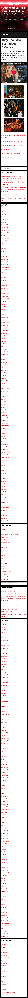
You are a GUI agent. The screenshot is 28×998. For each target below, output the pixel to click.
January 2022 (4, 351)
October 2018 (4, 454)
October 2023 (4, 296)
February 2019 (4, 444)
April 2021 (3, 375)
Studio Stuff (4, 568)
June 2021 (4, 370)
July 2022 (3, 335)
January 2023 (4, 320)
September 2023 (5, 298)
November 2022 (5, 325)
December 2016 (5, 502)
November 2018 (5, 452)
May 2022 (3, 341)
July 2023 (3, 304)
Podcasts (3, 560)
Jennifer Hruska (5, 149)
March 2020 (4, 409)
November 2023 (5, 293)
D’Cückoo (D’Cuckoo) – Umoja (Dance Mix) (11, 141)
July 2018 (3, 462)
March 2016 (4, 513)
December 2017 (5, 476)
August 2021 (4, 365)
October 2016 (4, 505)
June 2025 (4, 246)
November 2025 (5, 232)
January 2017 (4, 499)
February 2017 (4, 497)
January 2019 (4, 446)
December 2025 (5, 230)
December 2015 (5, 520)
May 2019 (3, 436)
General (3, 545)
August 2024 (4, 269)
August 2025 (4, 240)
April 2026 (3, 219)
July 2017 (3, 483)
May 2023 (3, 309)
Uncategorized (4, 579)
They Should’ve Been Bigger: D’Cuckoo (11, 43)
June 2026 (4, 214)
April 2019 (3, 438)
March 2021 (4, 378)
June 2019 (4, 433)
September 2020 (5, 394)
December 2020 (5, 386)
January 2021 (4, 383)
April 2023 (3, 312)
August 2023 (4, 301)
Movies (3, 555)
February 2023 (4, 317)
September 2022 (5, 330)
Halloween (4, 547)
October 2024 (4, 264)
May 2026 (3, 217)
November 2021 (5, 357)
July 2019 (3, 431)
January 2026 (4, 227)
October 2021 (4, 359)
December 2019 (5, 417)
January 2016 (4, 518)
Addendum (4, 531)
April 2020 (3, 407)
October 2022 (4, 328)
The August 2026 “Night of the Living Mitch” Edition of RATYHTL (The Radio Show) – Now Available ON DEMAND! (13, 182)
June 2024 (4, 275)
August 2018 (4, 460)
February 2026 (4, 224)
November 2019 (5, 420)
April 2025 (3, 251)
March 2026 (4, 222)
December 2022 (5, 322)
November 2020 (5, 388)
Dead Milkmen (4, 539)
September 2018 (5, 457)
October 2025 (4, 235)
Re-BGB (3, 566)
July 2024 (3, 272)
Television (3, 574)
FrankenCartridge (5, 542)
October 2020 (4, 391)
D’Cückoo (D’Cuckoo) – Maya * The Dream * (12, 145)
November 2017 (5, 478)
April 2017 (3, 491)
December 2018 (5, 449)
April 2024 (3, 280)
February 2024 (4, 285)
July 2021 (3, 367)
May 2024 (3, 277)
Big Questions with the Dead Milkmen (10, 534)
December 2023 (5, 291)
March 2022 (4, 346)
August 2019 (4, 428)
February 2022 (4, 349)
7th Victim (3, 529)
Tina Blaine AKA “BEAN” (7, 157)
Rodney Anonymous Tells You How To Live (14, 8)
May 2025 (3, 248)
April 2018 (3, 468)
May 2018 (3, 465)
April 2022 (3, 343)
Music (2, 558)
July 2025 (3, 243)
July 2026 (3, 211)
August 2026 (4, 209)
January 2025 (4, 259)
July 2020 (3, 399)
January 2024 (4, 288)
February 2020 (4, 412)
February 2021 (4, 380)
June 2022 (4, 338)
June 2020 (4, 402)
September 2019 (5, 425)
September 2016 (5, 507)
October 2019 (4, 423)
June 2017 (4, 486)
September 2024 (5, 267)
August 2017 (4, 481)
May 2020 (3, 404)
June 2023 (4, 306)
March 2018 (4, 470)
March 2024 (4, 283)
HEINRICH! (4, 550)
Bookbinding (4, 537)
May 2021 (3, 372)
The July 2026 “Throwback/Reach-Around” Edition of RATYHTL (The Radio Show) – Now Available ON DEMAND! (13, 189)
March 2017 (4, 494)
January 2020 (4, 415)
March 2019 (4, 441)
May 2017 (3, 489)
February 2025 (4, 256)
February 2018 (4, 473)
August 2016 (4, 510)
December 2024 (5, 261)
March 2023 (4, 314)
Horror (2, 553)
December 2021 (5, 354)
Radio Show (4, 563)
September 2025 (5, 238)
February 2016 (4, 515)
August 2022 (4, 333)
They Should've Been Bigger (8, 576)
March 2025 (4, 254)
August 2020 (4, 396)
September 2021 (5, 362)
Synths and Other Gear (6, 571)
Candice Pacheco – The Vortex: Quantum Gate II (13, 153)
